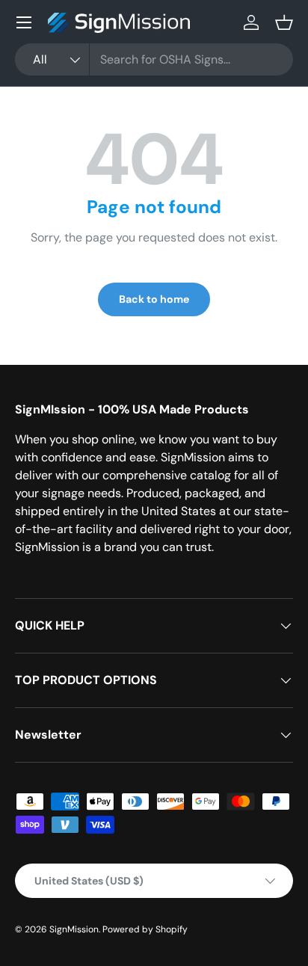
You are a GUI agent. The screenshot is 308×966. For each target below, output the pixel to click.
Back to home (154, 299)
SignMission (74, 929)
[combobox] (154, 59)
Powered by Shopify (145, 929)
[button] (284, 22)
